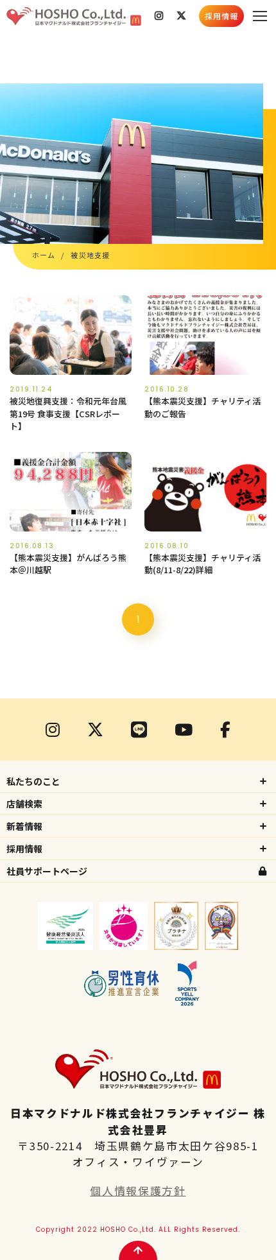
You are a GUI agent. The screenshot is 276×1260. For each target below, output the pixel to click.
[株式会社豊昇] (74, 16)
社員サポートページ (46, 871)
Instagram (159, 16)
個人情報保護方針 (137, 1190)
